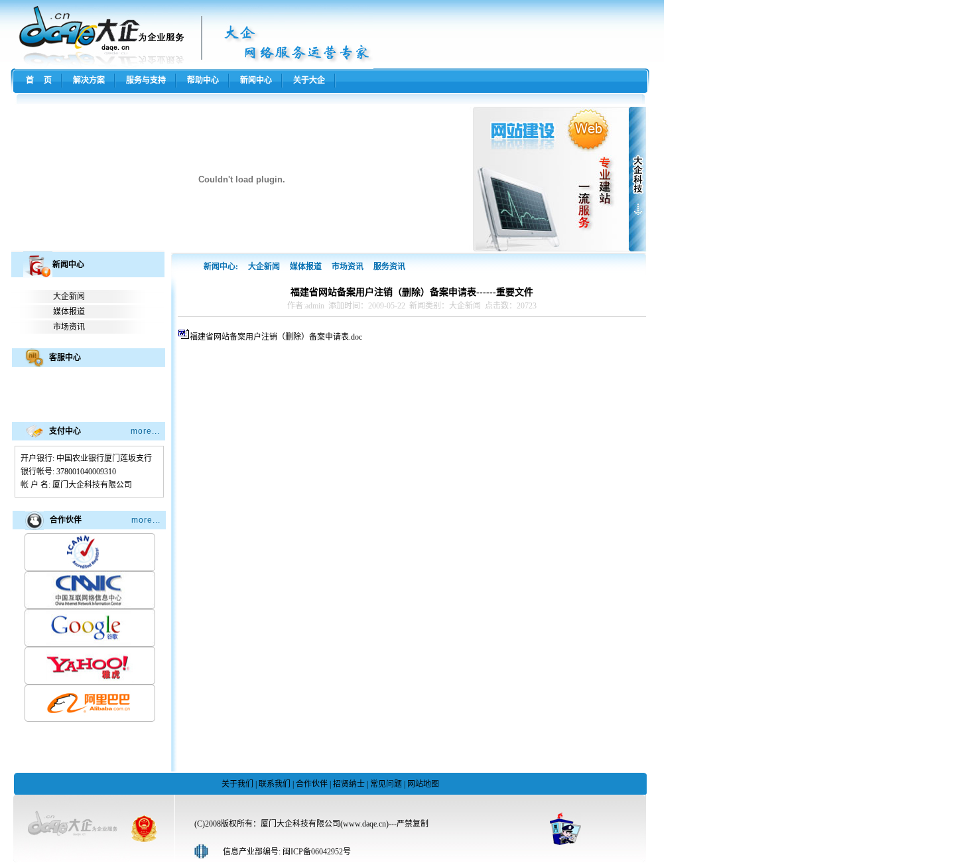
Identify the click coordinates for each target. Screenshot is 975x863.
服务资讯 (389, 266)
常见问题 (386, 784)
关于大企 (309, 80)
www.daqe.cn (364, 824)
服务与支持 (146, 80)
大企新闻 (69, 296)
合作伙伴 (312, 784)
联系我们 (275, 784)
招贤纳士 (349, 784)
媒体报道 (69, 311)
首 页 (39, 80)
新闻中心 (256, 80)
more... (145, 431)
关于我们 (237, 784)
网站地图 (423, 784)
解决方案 (89, 80)
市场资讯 (69, 327)
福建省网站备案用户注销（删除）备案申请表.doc (276, 337)
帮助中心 (203, 80)
